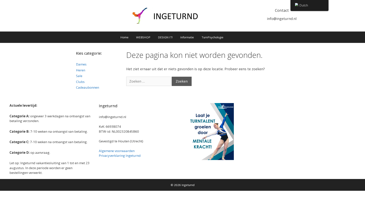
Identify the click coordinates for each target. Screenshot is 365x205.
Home (124, 37)
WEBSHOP (143, 37)
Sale (79, 76)
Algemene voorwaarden (117, 151)
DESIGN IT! (165, 37)
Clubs (80, 82)
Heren (80, 70)
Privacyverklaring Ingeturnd (120, 155)
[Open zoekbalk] (242, 37)
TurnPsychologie (212, 37)
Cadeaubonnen (87, 87)
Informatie (187, 37)
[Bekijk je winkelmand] (232, 37)
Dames (81, 64)
